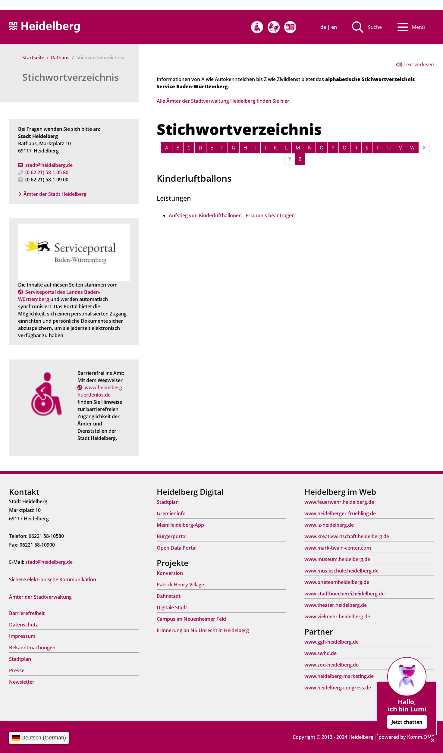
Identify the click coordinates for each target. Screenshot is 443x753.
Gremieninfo (171, 513)
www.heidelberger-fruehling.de (340, 513)
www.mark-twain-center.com (337, 547)
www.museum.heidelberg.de (337, 559)
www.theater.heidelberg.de (335, 605)
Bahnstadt (169, 596)
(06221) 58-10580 (46, 172)
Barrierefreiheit (27, 613)
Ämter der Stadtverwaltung (40, 597)
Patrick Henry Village (180, 584)
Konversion (170, 573)
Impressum (22, 636)
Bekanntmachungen (32, 647)
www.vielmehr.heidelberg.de (337, 616)
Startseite (33, 57)
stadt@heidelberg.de (49, 165)
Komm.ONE (420, 737)
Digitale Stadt (172, 607)
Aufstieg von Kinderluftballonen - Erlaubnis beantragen (232, 215)
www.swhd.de (320, 653)
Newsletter (21, 682)
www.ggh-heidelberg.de (331, 641)
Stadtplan (20, 659)
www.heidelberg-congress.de (337, 687)
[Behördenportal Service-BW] (74, 252)
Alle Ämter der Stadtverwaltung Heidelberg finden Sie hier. (224, 101)
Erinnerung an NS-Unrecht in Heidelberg (203, 630)
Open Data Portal (176, 547)
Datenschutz (23, 624)
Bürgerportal (172, 536)
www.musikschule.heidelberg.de (341, 570)
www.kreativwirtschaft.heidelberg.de (346, 536)
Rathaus (60, 57)
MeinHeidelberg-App (180, 525)
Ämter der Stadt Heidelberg (55, 194)
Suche (375, 27)
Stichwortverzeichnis (70, 77)
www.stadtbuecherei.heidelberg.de (344, 593)
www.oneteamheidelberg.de (336, 582)
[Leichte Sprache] (290, 27)
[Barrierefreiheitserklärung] (257, 27)
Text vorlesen (418, 64)
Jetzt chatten (407, 722)
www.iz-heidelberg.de (329, 525)
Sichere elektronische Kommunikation (52, 579)
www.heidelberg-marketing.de (339, 676)
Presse (16, 670)
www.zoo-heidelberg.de (331, 664)
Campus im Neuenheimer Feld (191, 619)
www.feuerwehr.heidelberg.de (339, 502)
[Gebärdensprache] (274, 27)
